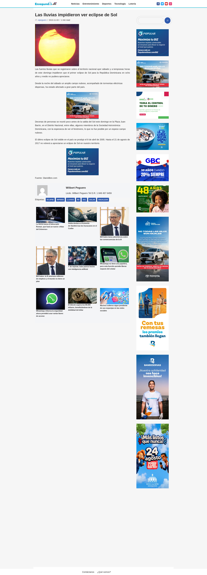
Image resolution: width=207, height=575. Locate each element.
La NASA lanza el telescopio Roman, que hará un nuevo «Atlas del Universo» (50, 226)
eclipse (50, 200)
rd (78, 200)
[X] (162, 3)
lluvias (70, 200)
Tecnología (120, 4)
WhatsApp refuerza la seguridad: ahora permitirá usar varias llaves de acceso (49, 313)
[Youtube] (166, 3)
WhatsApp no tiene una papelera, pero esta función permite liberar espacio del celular (113, 266)
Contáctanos (88, 572)
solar (92, 200)
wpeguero (42, 20)
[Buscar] (167, 20)
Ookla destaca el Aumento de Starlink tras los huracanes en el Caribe (82, 225)
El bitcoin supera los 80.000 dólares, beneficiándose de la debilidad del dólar (80, 307)
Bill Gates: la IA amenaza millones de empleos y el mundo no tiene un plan (50, 278)
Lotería (132, 4)
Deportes (106, 4)
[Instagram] (170, 3)
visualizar (103, 200)
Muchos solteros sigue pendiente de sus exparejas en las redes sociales (113, 308)
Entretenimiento (91, 4)
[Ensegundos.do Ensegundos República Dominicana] (46, 3)
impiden (60, 200)
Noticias (75, 4)
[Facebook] (158, 3)
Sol (84, 200)
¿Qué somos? (104, 572)
